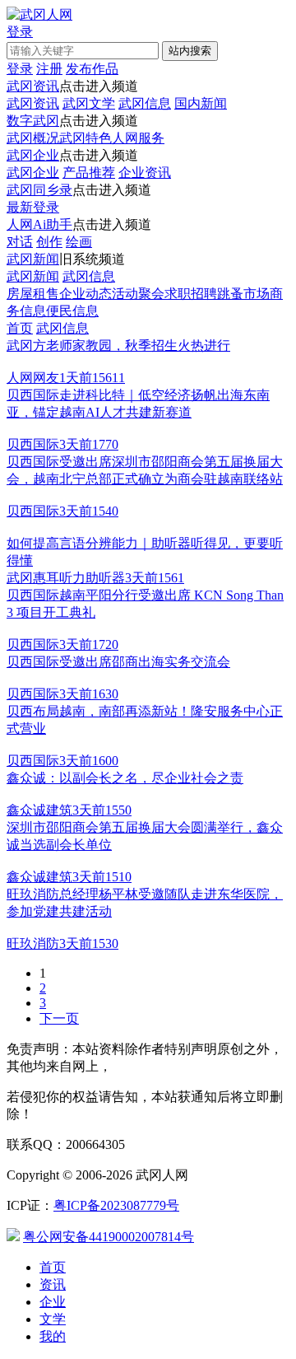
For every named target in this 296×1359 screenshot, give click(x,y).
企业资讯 (144, 173)
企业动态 (85, 294)
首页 (20, 328)
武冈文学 (88, 103)
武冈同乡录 (39, 190)
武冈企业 (33, 155)
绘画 (79, 242)
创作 (49, 242)
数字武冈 (33, 121)
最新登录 (33, 207)
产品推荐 (88, 173)
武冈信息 (144, 103)
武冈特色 (85, 138)
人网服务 (138, 138)
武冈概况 (33, 138)
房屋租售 (33, 294)
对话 (20, 242)
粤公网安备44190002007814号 (108, 1237)
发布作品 (92, 69)
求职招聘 (190, 294)
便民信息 (72, 311)
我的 (52, 1336)
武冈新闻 (33, 259)
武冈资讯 (33, 86)
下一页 (59, 1018)
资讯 (52, 1284)
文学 (52, 1319)
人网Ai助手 (39, 224)
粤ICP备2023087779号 (116, 1205)
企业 (52, 1302)
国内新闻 (200, 103)
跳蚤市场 (243, 294)
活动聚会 (138, 294)
